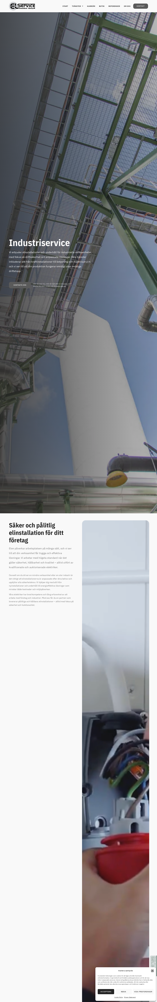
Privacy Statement (130, 997)
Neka (123, 992)
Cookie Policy (118, 997)
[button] (152, 971)
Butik (102, 6)
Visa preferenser (143, 992)
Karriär (91, 6)
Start (65, 6)
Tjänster (76, 6)
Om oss (127, 6)
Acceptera (105, 992)
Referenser (114, 6)
